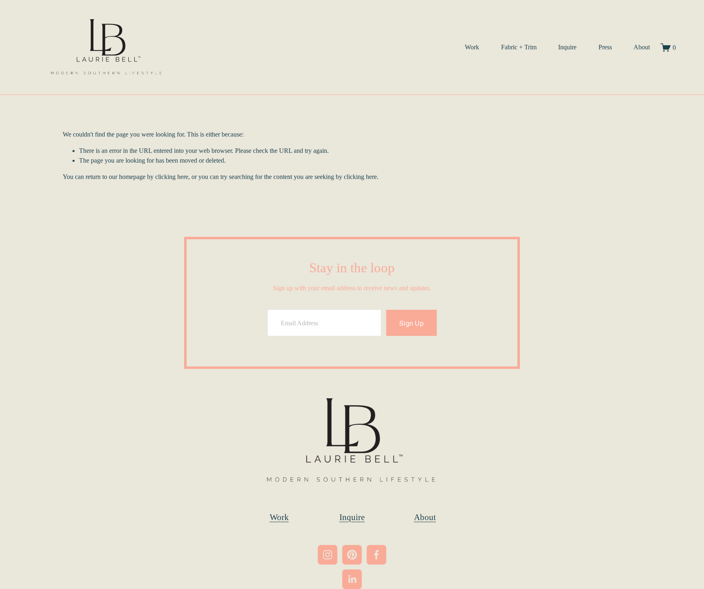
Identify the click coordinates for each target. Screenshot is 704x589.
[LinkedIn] (352, 579)
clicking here (171, 176)
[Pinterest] (352, 555)
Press (605, 47)
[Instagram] (327, 555)
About (642, 47)
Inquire (567, 47)
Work (472, 47)
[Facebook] (376, 555)
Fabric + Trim (519, 47)
